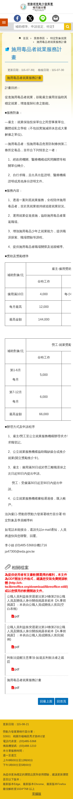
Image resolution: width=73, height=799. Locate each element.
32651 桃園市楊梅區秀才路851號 (24, 736)
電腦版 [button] (36, 793)
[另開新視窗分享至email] (55, 18)
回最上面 (46, 701)
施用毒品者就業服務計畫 (52, 41)
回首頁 (61, 701)
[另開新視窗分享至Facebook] (17, 18)
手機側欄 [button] (2, 20)
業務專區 (39, 38)
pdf (17, 616)
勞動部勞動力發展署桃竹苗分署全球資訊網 (36, 7)
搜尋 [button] (67, 26)
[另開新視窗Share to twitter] (30, 18)
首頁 (25, 38)
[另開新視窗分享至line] (42, 18)
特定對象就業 (58, 38)
